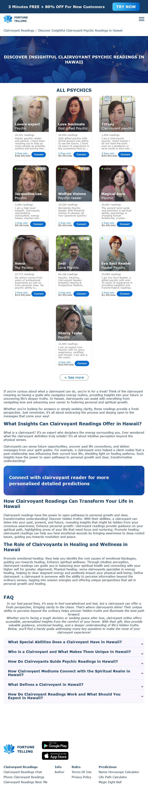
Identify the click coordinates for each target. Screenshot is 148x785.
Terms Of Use (82, 772)
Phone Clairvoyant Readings (24, 777)
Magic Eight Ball (110, 782)
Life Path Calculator (113, 777)
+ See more (74, 377)
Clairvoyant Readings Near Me (25, 782)
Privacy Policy (81, 777)
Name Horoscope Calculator (119, 772)
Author (59, 772)
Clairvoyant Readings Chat (23, 772)
